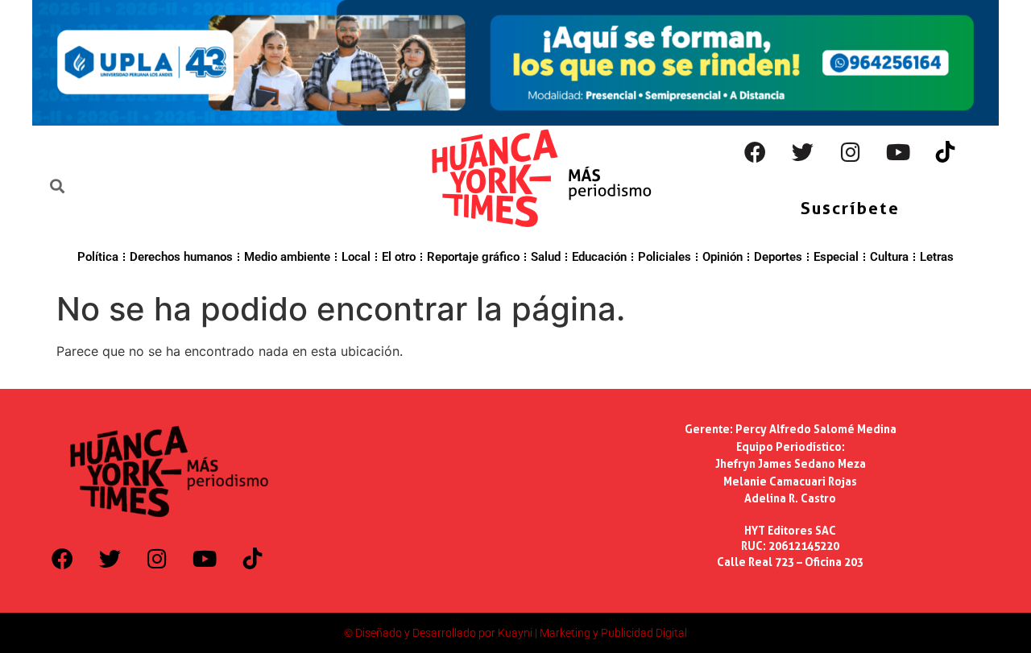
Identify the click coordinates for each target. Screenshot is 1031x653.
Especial (836, 257)
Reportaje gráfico (473, 257)
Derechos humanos (181, 257)
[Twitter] (803, 152)
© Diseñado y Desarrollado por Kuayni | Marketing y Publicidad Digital (515, 632)
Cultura (889, 257)
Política (97, 257)
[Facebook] (755, 152)
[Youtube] (898, 152)
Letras (937, 257)
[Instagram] (850, 152)
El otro (399, 257)
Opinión (722, 257)
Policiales (664, 257)
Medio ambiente (287, 257)
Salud (546, 257)
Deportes (778, 257)
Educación (599, 257)
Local (356, 257)
